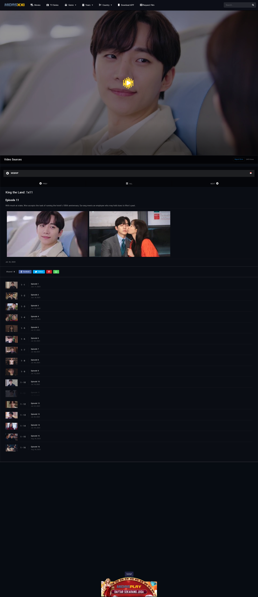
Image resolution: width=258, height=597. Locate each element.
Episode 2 (35, 295)
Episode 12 (35, 403)
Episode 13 (35, 414)
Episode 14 (35, 425)
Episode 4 (35, 316)
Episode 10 (35, 381)
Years (87, 5)
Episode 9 (35, 371)
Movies (37, 5)
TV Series (53, 5)
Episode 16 (35, 447)
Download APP (127, 5)
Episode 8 (35, 360)
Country (105, 5)
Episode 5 (35, 327)
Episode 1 (35, 284)
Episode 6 (35, 338)
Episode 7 (35, 349)
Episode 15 (35, 436)
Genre (71, 5)
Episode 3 (35, 305)
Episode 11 (35, 392)
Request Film (148, 5)
